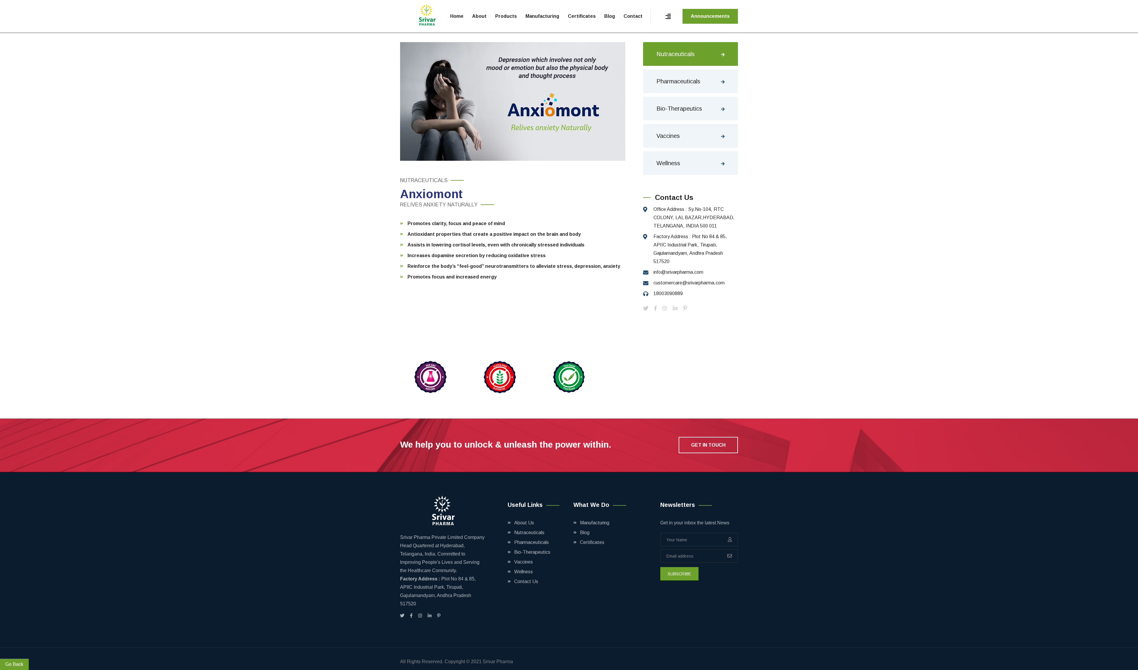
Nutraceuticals (675, 54)
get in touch (708, 445)
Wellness (668, 163)
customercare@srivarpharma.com (689, 282)
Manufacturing (542, 16)
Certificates (582, 16)
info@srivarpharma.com (678, 272)
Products (506, 16)
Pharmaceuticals (678, 81)
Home (456, 16)
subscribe (679, 574)
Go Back (14, 664)
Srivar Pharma (498, 661)
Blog (609, 16)
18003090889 (668, 293)
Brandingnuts (724, 661)
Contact (633, 16)
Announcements (710, 16)
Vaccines (668, 136)
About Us (524, 522)
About (479, 16)
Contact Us (526, 581)
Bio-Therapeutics (679, 108)
